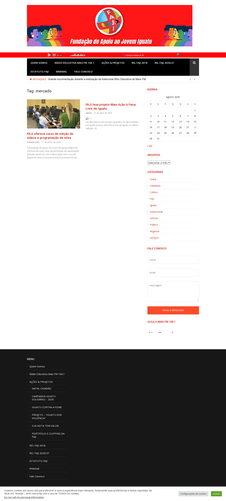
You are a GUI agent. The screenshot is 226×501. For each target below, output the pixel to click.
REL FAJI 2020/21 (164, 62)
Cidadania (155, 185)
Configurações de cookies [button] (193, 493)
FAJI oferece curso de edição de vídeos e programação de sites (50, 136)
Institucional (156, 211)
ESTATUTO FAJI (40, 71)
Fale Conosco (83, 71)
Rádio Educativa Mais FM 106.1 (74, 62)
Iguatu (153, 205)
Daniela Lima (33, 142)
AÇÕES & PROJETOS (113, 62)
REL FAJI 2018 (139, 62)
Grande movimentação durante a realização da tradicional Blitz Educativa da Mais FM (97, 79)
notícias (154, 218)
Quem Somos (39, 62)
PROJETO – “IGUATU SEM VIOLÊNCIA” (47, 416)
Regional (154, 231)
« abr (149, 145)
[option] (122, 79)
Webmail (61, 71)
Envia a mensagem (173, 310)
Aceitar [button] (216, 493)
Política (154, 224)
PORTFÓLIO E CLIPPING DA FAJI (48, 435)
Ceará (153, 179)
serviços (154, 237)
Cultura (154, 192)
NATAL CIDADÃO (41, 388)
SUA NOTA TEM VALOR (45, 425)
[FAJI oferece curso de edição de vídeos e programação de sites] (53, 114)
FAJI (152, 198)
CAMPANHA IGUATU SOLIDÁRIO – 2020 (44, 398)
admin (88, 113)
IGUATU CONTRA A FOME (47, 407)
